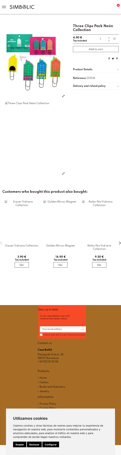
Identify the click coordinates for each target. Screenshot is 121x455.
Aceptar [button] (19, 444)
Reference (79, 78)
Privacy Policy (48, 404)
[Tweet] (113, 58)
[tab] (96, 69)
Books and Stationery (52, 387)
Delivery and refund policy (89, 86)
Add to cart (96, 49)
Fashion (44, 382)
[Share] (109, 58)
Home (43, 378)
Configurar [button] (51, 444)
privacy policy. (78, 335)
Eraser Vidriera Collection (21, 245)
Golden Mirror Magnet (60, 245)
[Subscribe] (81, 329)
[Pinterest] (117, 58)
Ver (21, 265)
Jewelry (44, 391)
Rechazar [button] (34, 444)
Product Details (82, 69)
